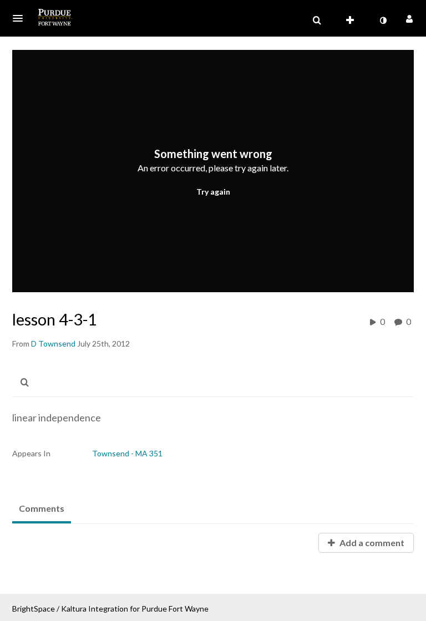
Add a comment (371, 542)
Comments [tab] (41, 508)
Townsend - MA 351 (127, 453)
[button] (21, 18)
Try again (213, 191)
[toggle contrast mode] (383, 20)
